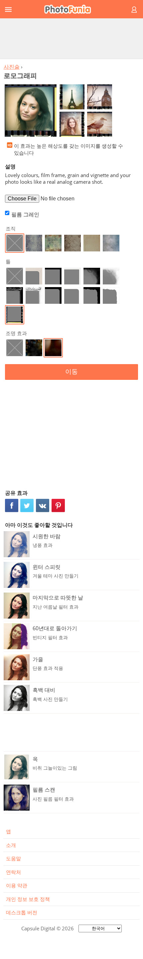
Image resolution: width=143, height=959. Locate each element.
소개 (11, 845)
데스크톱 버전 (21, 912)
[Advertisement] (71, 38)
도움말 (13, 858)
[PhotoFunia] (70, 9)
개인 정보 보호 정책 (28, 899)
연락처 (13, 872)
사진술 (12, 66)
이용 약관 (16, 885)
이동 (71, 371)
